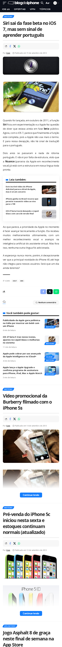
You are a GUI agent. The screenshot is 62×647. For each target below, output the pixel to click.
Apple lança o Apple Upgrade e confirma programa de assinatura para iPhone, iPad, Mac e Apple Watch (22, 370)
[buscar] (42, 3)
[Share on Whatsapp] (19, 46)
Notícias (8, 17)
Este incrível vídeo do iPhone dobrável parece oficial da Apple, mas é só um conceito (21, 189)
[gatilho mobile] (5, 3)
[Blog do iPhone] (24, 3)
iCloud (49, 357)
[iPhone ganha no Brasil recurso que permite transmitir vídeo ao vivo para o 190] (49, 202)
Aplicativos (9, 626)
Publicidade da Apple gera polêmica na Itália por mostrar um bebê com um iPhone (21, 323)
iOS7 (15, 281)
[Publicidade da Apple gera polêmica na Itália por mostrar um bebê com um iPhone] (52, 323)
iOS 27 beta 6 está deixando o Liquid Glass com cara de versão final (22, 212)
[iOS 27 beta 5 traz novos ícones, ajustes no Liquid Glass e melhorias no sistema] (52, 340)
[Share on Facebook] (10, 46)
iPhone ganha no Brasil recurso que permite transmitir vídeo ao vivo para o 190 (22, 201)
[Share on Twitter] (15, 46)
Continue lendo (31, 495)
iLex (8, 53)
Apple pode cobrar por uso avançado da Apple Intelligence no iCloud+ (22, 355)
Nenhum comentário (47, 302)
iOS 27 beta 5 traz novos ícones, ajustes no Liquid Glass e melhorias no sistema (21, 340)
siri (21, 281)
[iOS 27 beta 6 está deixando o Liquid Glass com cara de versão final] (49, 214)
